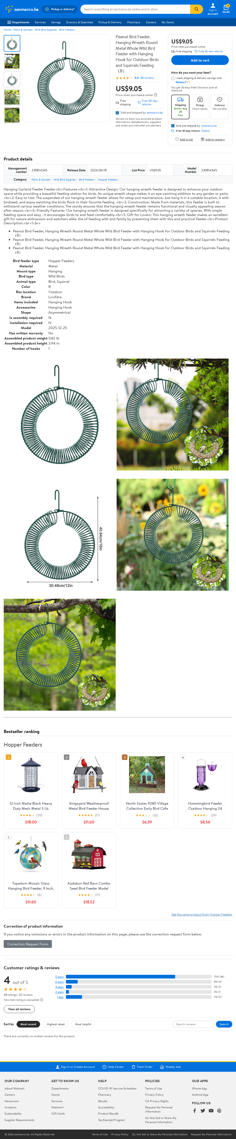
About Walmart (14, 1088)
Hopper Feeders (108, 179)
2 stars (59, 992)
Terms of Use (153, 1088)
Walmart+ (57, 1107)
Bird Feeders (67, 30)
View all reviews (19, 1009)
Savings (56, 22)
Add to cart (200, 60)
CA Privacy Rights (156, 1101)
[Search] (196, 9)
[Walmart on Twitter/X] (202, 1111)
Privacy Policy (154, 1094)
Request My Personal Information (158, 1109)
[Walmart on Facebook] (194, 1111)
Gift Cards (58, 1113)
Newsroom (12, 1101)
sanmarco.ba (155, 112)
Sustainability (13, 1113)
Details (205, 130)
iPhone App (199, 1088)
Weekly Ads (173, 1067)
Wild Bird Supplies (46, 30)
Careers (151, 22)
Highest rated (56, 1024)
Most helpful (83, 1024)
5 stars (59, 976)
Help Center (116, 1067)
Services (40, 22)
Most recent (28, 1024)
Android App (200, 1094)
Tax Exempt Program (111, 1120)
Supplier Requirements (19, 1120)
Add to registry (215, 139)
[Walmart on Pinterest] (219, 1111)
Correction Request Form (27, 943)
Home (7, 30)
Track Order (145, 1067)
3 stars (59, 987)
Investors (10, 1107)
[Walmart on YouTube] (211, 1111)
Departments (20, 22)
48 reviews (147, 77)
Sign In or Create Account (78, 1067)
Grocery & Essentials (79, 22)
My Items (168, 22)
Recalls (102, 1101)
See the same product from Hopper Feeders (201, 914)
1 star (60, 997)
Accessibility (106, 1107)
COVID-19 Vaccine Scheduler (117, 1088)
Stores (55, 1094)
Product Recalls (108, 1113)
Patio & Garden (23, 30)
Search (224, 1024)
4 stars (59, 982)
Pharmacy (133, 22)
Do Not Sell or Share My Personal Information (161, 1120)
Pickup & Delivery (110, 22)
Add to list (186, 139)
